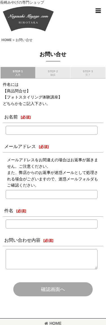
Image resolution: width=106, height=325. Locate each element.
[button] (98, 10)
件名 (8, 210)
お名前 (11, 117)
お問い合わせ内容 (22, 240)
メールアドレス (20, 146)
